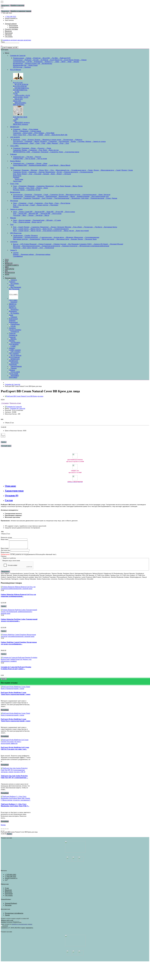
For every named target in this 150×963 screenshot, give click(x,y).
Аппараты (13, 241)
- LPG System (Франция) (28, 244)
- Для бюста (97, 227)
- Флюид (58, 174)
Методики (16, 246)
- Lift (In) (28, 61)
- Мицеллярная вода (106, 170)
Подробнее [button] (5, 710)
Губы (15, 188)
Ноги (15, 230)
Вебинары (8, 892)
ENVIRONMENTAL (20, 90)
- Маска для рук (35, 229)
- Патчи (46, 135)
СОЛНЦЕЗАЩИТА (12, 265)
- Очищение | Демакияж (26, 186)
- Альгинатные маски (71, 152)
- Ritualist (75, 61)
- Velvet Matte (49, 133)
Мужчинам (14, 201)
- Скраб (45, 194)
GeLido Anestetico (15, 330)
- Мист (23, 215)
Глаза (15, 186)
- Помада (38, 188)
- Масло (46, 215)
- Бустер (58, 172)
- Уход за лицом (29, 158)
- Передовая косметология (30, 246)
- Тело (66, 143)
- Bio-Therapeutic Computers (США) (79, 244)
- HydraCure (36, 58)
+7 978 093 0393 (10, 874)
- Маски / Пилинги (40, 141)
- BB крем (49, 220)
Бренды (15, 244)
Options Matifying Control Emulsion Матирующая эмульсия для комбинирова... (19, 643)
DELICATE (17, 101)
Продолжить (5, 5)
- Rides (56, 61)
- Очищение (27, 141)
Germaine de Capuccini (17, 55)
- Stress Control (26, 133)
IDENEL (12, 341)
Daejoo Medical (15, 161)
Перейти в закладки (17, 5)
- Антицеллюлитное (30, 237)
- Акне (23, 139)
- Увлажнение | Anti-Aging (79, 198)
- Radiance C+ (48, 61)
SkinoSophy (13, 364)
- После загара (56, 213)
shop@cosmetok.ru (11, 18)
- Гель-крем (37, 174)
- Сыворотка (32, 150)
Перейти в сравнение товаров (20, 11)
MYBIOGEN (14, 127)
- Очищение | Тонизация (39, 152)
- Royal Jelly (45, 58)
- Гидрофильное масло (78, 170)
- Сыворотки (52, 141)
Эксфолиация (18, 235)
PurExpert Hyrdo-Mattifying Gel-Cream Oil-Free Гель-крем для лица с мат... (15, 748)
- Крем (44, 163)
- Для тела (37, 157)
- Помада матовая (23, 222)
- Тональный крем (37, 220)
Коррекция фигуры (19, 65)
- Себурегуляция (35, 131)
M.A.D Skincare (15, 69)
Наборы (16, 207)
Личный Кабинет (11, 903)
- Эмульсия (66, 174)
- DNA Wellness (38, 133)
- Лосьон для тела (41, 205)
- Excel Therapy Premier (71, 60)
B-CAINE (14, 284)
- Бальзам (45, 174)
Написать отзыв (15, 403)
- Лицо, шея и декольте (29, 248)
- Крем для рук (46, 229)
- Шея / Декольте (52, 143)
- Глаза (36, 143)
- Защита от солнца (99, 141)
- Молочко (33, 170)
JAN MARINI (15, 137)
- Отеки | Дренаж (110, 198)
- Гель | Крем (42, 150)
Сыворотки (17, 133)
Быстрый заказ (6, 446)
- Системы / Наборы (83, 141)
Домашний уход (18, 157)
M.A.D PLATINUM (20, 86)
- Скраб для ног (23, 230)
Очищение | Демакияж (21, 170)
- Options (27, 58)
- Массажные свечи (62, 239)
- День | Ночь (31, 135)
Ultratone (12, 370)
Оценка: (4, 556)
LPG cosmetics (14, 353)
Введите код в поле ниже (11, 560)
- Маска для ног (68, 230)
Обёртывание (18, 237)
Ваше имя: (4, 539)
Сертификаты (18, 256)
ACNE (15, 93)
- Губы (42, 143)
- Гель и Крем (77, 227)
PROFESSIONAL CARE (21, 152)
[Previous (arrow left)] (1, 830)
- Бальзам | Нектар (76, 239)
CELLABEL (14, 146)
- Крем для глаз (53, 150)
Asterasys (12, 282)
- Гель (51, 170)
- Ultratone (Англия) (59, 244)
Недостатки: (5, 552)
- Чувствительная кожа (61, 198)
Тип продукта (18, 141)
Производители (10, 278)
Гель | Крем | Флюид (20, 174)
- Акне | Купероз (46, 198)
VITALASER (13, 374)
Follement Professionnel (13, 321)
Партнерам (9, 893)
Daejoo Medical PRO (20, 165)
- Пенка (24, 129)
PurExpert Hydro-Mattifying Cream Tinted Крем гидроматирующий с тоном (15, 693)
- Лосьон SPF (22, 213)
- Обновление (23, 131)
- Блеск (45, 188)
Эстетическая (17, 194)
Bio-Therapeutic (14, 289)
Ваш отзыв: (5, 548)
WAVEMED (13, 377)
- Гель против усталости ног (51, 230)
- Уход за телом (41, 158)
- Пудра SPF (58, 212)
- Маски (72, 196)
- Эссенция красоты (85, 172)
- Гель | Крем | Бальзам (62, 186)
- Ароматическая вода (61, 229)
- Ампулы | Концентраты (46, 172)
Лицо (12, 168)
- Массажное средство (72, 194)
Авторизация (13, 27)
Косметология (15, 192)
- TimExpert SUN (64, 58)
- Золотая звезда (58, 237)
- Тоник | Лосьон (92, 170)
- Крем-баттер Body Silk (58, 135)
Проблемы (16, 248)
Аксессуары (17, 181)
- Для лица (29, 157)
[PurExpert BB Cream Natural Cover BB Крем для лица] (24, 396)
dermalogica (13, 311)
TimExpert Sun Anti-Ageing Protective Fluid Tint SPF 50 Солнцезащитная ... (14, 776)
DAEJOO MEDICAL (13, 307)
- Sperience (27, 67)
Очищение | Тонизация (21, 148)
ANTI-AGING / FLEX (20, 97)
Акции (7, 915)
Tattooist (19, 366)
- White (69, 61)
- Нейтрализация (50, 196)
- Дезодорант (53, 205)
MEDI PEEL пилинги (20, 124)
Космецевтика (18, 63)
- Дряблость (77, 139)
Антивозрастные (19, 61)
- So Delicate (43, 60)
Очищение (17, 129)
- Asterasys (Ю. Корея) (100, 244)
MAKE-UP (8, 263)
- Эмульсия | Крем (90, 239)
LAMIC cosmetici (15, 350)
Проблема (16, 139)
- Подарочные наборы (42, 254)
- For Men (54, 58)
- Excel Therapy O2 (55, 60)
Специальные (18, 60)
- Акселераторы (63, 141)
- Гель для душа (22, 205)
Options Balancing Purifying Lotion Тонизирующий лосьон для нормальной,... (19, 620)
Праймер (16, 177)
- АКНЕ (40, 135)
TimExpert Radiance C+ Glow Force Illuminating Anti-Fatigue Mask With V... (15, 805)
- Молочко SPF (32, 213)
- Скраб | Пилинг (23, 227)
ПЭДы (15, 131)
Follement (13, 154)
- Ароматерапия (34, 239)
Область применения (20, 143)
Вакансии (8, 890)
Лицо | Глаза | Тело (19, 135)
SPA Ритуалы (17, 67)
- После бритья (64, 203)
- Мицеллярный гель (61, 170)
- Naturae (83, 60)
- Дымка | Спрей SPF (25, 212)
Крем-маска (17, 175)
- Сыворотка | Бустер (32, 190)
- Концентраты (62, 196)
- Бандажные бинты (109, 227)
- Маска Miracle (64, 165)
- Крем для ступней (81, 230)
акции (7, 274)
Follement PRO (18, 158)
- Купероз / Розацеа (33, 139)
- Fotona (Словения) (44, 244)
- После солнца (69, 212)
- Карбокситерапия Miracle (37, 165)
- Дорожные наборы (26, 254)
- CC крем (57, 220)
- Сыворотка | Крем (56, 152)
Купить (4, 442)
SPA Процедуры (16, 233)
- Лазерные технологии (68, 246)
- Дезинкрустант (29, 196)
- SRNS (63, 61)
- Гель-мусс (40, 148)
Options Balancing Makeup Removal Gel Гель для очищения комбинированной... (18, 595)
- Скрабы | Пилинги (30, 235)
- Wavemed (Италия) (115, 244)
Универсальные (18, 58)
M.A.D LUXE (18, 82)
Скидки (15, 252)
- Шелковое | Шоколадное (73, 237)
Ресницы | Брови (19, 190)
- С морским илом (45, 237)
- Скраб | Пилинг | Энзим (123, 170)
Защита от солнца (16, 209)
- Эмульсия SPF (39, 212)
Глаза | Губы (14, 183)
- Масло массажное (47, 239)
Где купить (9, 895)
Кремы (3, 825)
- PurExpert (27, 60)
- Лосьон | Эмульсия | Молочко (60, 227)
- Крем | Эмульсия (103, 194)
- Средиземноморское (91, 237)
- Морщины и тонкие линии (51, 139)
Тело (14, 205)
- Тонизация (37, 194)
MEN (7, 267)
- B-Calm (35, 60)
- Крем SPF (49, 212)
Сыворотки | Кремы (20, 150)
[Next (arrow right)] (3, 830)
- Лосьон (38, 163)
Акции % (13, 250)
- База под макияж (24, 220)
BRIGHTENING (18, 104)
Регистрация (13, 25)
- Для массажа (87, 227)
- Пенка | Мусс (43, 170)
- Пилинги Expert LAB (31, 63)
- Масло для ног (35, 230)
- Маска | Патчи (77, 186)
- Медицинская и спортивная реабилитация (93, 246)
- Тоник (48, 148)
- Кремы (72, 141)
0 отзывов (5, 403)
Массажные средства (20, 239)
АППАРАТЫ (9, 269)
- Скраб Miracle (52, 165)
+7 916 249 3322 (10, 16)
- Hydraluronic (37, 61)
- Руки (60, 143)
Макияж (13, 218)
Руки (15, 229)
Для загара (16, 215)
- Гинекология (48, 248)
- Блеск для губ (36, 222)
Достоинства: (5, 550)
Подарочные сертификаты (14, 913)
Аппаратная (17, 198)
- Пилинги (40, 196)
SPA (6, 271)
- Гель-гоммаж (32, 129)
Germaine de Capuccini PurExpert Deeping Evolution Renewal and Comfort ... (16, 668)
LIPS (14, 121)
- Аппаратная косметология (50, 246)
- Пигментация (67, 139)
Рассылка (8, 905)
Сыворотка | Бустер (20, 172)
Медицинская (18, 196)
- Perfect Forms (32, 65)
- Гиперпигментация (96, 198)
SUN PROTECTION (20, 117)
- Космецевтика (46, 63)
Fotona (17, 324)
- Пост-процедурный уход (99, 196)
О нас (7, 888)
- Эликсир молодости (70, 172)
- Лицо (31, 143)
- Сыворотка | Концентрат (44, 186)
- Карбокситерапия (82, 196)
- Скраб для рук (23, 229)
